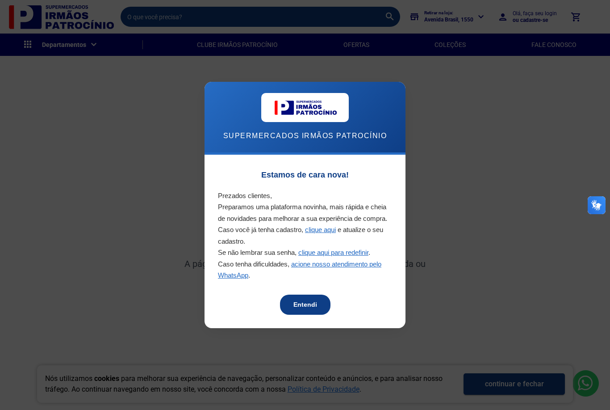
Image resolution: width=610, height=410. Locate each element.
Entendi (305, 304)
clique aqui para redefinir (333, 252)
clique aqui (320, 229)
